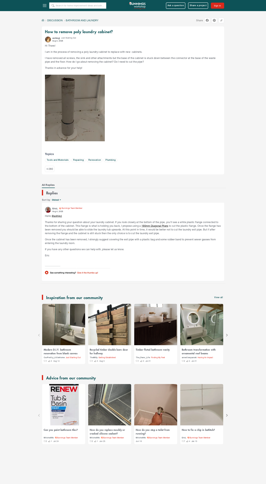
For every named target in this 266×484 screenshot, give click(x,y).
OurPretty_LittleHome (54, 357)
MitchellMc (49, 438)
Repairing (78, 160)
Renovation (94, 160)
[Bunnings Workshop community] (137, 5)
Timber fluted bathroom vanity (153, 349)
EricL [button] (55, 208)
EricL (184, 438)
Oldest (55, 200)
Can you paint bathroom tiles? (61, 430)
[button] (48, 39)
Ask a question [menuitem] (175, 6)
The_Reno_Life (143, 357)
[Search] (53, 5)
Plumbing (110, 160)
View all (218, 298)
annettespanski (189, 357)
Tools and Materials (58, 160)
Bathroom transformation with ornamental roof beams (199, 351)
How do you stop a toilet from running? (153, 431)
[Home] (43, 20)
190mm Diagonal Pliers (154, 225)
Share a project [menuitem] (198, 6)
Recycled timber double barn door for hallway (109, 351)
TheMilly (94, 357)
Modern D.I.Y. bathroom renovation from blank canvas (61, 351)
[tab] (48, 185)
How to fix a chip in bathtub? (198, 430)
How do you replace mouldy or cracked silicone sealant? (107, 431)
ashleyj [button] (56, 38)
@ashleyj (57, 215)
